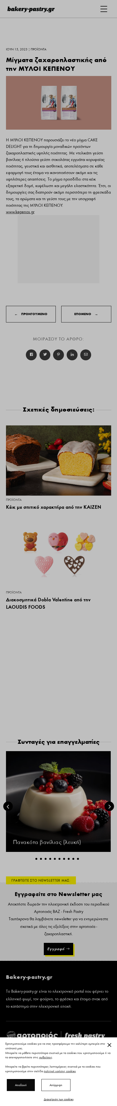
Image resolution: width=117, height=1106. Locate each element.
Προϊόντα (13, 500)
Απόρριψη (56, 1085)
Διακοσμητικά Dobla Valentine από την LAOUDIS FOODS (48, 603)
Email (86, 354)
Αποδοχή (21, 1085)
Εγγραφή (55, 948)
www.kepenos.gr (20, 211)
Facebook (31, 354)
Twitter (45, 354)
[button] (36, 859)
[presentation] (8, 806)
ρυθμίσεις (45, 1057)
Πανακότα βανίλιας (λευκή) (47, 842)
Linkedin (72, 354)
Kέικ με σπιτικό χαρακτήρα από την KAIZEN (53, 507)
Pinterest (58, 354)
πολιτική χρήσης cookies (60, 1071)
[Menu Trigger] (103, 8)
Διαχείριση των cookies (58, 1099)
